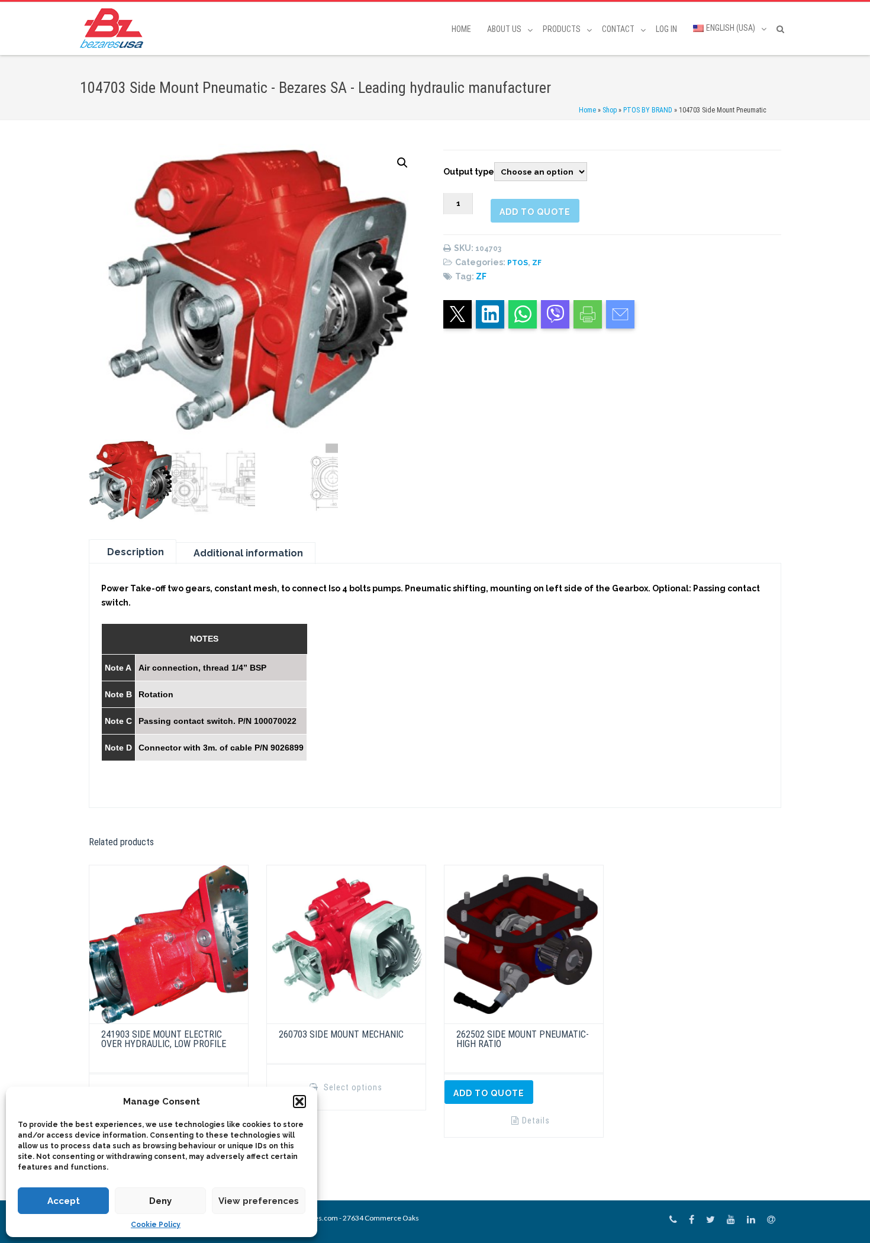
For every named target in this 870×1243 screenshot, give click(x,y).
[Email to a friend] (620, 314)
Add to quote (535, 212)
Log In (666, 29)
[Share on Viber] (555, 314)
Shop (609, 110)
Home (461, 29)
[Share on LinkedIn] (490, 314)
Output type (468, 171)
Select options (351, 1087)
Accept (63, 1201)
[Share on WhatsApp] (522, 314)
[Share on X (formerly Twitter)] (457, 314)
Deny (160, 1201)
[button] (299, 1101)
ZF (537, 263)
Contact (618, 29)
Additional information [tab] (248, 553)
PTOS (517, 263)
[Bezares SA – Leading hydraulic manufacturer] (114, 28)
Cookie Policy (156, 1225)
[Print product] (587, 314)
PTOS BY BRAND (647, 110)
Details (536, 1120)
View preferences (258, 1201)
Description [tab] (135, 552)
